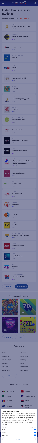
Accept (19, 439)
